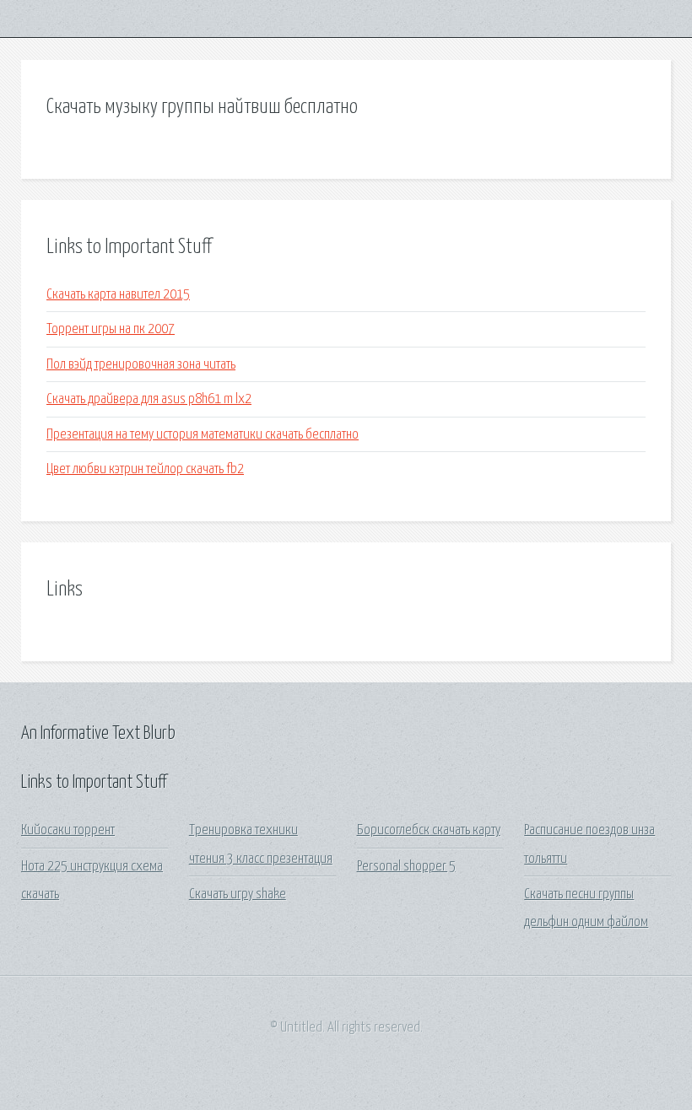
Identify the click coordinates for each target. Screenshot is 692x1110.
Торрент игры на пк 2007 (110, 329)
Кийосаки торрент (68, 830)
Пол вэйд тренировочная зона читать (140, 365)
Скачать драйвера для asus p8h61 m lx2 (148, 399)
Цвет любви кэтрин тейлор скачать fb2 (145, 469)
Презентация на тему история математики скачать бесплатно (202, 435)
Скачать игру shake (237, 894)
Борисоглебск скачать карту (428, 830)
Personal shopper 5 (406, 866)
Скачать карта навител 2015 (118, 295)
